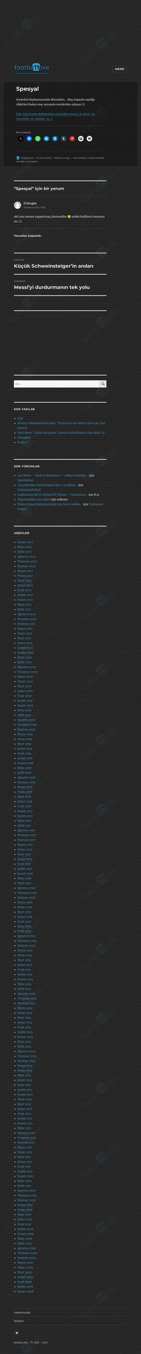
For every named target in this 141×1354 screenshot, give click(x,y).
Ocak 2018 (24, 806)
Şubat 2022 (25, 585)
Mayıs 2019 (25, 734)
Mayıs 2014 (24, 1008)
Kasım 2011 (24, 1123)
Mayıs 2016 (25, 902)
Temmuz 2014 (27, 998)
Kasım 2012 (25, 1094)
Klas (20, 418)
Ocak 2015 (24, 969)
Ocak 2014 (24, 1027)
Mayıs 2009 (25, 1262)
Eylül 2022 (24, 551)
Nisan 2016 (24, 907)
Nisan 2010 (24, 1209)
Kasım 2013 (25, 1037)
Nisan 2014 (24, 1013)
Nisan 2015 (24, 955)
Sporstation (25, 480)
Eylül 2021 (24, 609)
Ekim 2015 (24, 926)
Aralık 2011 (24, 1118)
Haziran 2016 (26, 897)
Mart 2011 (24, 1157)
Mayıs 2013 (24, 1065)
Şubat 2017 (24, 859)
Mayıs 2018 (24, 787)
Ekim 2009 (24, 1238)
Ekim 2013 (24, 1041)
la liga (66, 157)
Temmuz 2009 (27, 1253)
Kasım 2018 (25, 763)
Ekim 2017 (24, 820)
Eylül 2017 (24, 825)
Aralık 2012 (24, 1089)
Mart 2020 (24, 686)
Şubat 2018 (24, 801)
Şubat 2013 (24, 1080)
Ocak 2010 (24, 1224)
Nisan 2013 (24, 1070)
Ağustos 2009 (26, 1248)
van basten (32, 161)
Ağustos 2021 (26, 614)
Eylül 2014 (24, 988)
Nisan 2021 (24, 633)
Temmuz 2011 (26, 1137)
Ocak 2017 (24, 864)
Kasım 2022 (25, 542)
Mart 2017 (24, 854)
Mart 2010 (24, 1214)
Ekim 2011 (24, 1128)
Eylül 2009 (24, 1243)
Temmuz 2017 (26, 835)
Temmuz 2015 (27, 940)
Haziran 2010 (26, 1200)
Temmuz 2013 (26, 1056)
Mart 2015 (24, 960)
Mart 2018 (24, 796)
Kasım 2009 (25, 1233)
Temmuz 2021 (27, 619)
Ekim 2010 (24, 1181)
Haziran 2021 (26, 623)
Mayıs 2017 (24, 844)
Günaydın (24, 437)
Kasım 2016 (25, 873)
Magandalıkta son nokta (34, 499)
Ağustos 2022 (26, 556)
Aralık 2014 (24, 974)
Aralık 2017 (24, 811)
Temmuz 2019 (27, 724)
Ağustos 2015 (26, 936)
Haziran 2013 (26, 1061)
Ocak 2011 (24, 1166)
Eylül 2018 (24, 772)
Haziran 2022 (26, 566)
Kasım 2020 (25, 652)
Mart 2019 (24, 744)
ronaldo (99, 157)
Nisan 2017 (24, 849)
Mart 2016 (24, 912)
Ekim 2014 (24, 984)
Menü (119, 69)
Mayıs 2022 (25, 571)
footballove (27, 157)
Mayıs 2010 (24, 1205)
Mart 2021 (24, 638)
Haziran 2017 (26, 840)
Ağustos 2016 (26, 888)
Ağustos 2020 (26, 667)
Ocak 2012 (24, 1113)
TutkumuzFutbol (29, 489)
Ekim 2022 (24, 547)
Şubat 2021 (24, 643)
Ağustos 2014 (26, 993)
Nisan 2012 (24, 1099)
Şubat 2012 (24, 1109)
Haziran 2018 (26, 782)
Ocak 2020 (24, 695)
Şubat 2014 (24, 1022)
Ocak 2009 (24, 1281)
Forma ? (22, 442)
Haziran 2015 (26, 945)
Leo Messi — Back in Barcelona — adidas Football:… (53, 475)
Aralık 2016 (25, 868)
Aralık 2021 (24, 595)
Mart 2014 (24, 1017)
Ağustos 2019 (26, 720)
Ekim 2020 (24, 657)
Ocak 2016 (24, 921)
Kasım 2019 (25, 705)
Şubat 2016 (24, 916)
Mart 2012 (24, 1104)
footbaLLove (21, 1342)
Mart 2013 (24, 1075)
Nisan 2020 (25, 681)
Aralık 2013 (24, 1032)
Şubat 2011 (24, 1161)
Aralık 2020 (25, 647)
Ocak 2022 (24, 590)
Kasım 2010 (25, 1176)
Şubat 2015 (24, 964)
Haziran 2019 (26, 729)
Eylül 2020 (24, 662)
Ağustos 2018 (26, 777)
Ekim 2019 (24, 710)
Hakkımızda (22, 1312)
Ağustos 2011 (26, 1133)
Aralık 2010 (24, 1171)
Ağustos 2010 (26, 1190)
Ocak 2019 (24, 753)
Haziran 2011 (26, 1142)
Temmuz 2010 (27, 1195)
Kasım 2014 (25, 979)
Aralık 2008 (25, 1286)
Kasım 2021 (25, 599)
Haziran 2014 (26, 1003)
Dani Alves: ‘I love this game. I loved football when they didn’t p (61, 432)
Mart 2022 (24, 580)
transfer (20, 161)
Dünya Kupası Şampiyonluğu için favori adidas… (50, 504)
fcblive (58, 157)
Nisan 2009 (25, 1267)
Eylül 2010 (24, 1185)
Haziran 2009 (26, 1257)
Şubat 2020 (25, 691)
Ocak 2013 (24, 1085)
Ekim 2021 (24, 604)
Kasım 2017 (25, 816)
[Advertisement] (71, 33)
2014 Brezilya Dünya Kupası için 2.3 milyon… (47, 485)
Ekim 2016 (24, 878)
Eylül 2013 (24, 1046)
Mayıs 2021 (24, 628)
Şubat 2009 (25, 1277)
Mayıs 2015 (24, 950)
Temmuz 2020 (27, 671)
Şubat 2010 (24, 1219)
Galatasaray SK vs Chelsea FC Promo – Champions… (52, 494)
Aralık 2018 (24, 758)
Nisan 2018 (24, 792)
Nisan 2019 (24, 739)
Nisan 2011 (24, 1152)
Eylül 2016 (24, 883)
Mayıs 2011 (24, 1147)
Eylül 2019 (24, 715)
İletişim (19, 1321)
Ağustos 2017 (26, 830)
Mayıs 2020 (25, 676)
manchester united (83, 157)
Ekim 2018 (24, 768)
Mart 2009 (24, 1272)
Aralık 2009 (25, 1229)
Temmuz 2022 (27, 561)
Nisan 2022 (25, 575)
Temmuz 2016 (27, 892)
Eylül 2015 (24, 931)
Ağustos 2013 (26, 1051)
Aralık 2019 (25, 700)
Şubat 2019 (24, 748)
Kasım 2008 (25, 1291)
